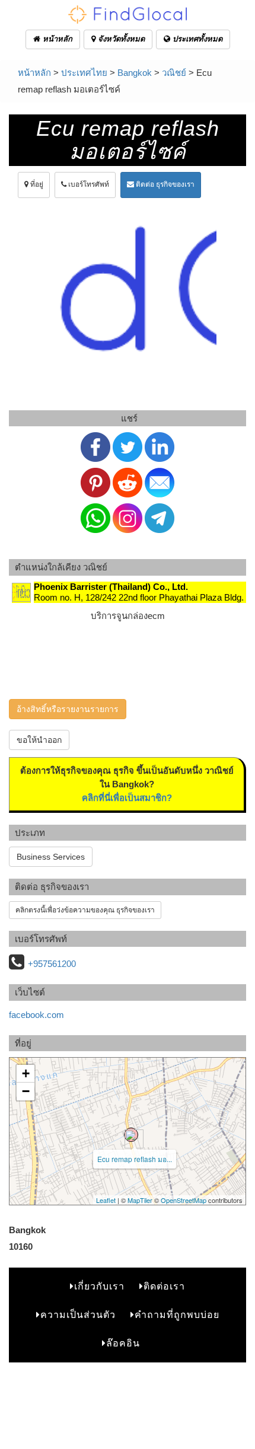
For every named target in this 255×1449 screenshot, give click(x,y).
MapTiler (140, 1200)
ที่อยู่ (35, 184)
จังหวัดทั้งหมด (120, 38)
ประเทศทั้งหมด (196, 38)
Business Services (51, 856)
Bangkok (134, 73)
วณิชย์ (174, 73)
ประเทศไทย (84, 73)
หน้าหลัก (56, 38)
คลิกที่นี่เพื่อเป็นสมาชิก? (127, 798)
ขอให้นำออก (39, 740)
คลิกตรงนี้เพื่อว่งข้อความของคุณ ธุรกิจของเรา (85, 910)
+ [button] (26, 1073)
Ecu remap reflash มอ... (134, 1159)
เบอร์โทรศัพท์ (87, 184)
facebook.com (36, 1015)
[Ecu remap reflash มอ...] (131, 1135)
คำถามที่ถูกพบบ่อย (177, 1315)
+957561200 (52, 964)
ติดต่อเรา (164, 1286)
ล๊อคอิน (123, 1343)
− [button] (26, 1091)
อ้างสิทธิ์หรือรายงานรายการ (68, 709)
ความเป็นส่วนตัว (78, 1315)
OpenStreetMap (183, 1200)
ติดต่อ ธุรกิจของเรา (164, 184)
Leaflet (106, 1200)
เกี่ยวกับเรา (99, 1286)
